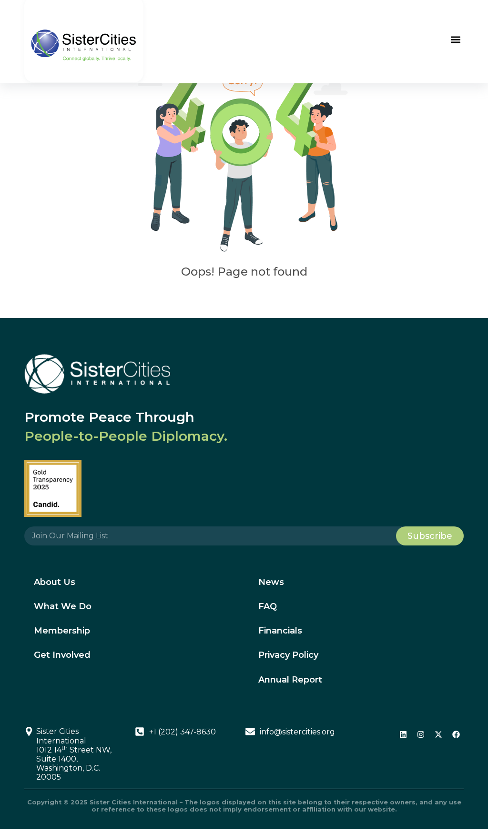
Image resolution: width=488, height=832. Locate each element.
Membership (62, 630)
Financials (280, 630)
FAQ (267, 606)
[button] (456, 39)
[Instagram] (420, 734)
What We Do (63, 606)
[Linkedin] (403, 734)
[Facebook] (456, 734)
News (271, 582)
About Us (54, 582)
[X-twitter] (438, 734)
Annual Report (290, 679)
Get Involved (62, 655)
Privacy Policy (288, 655)
